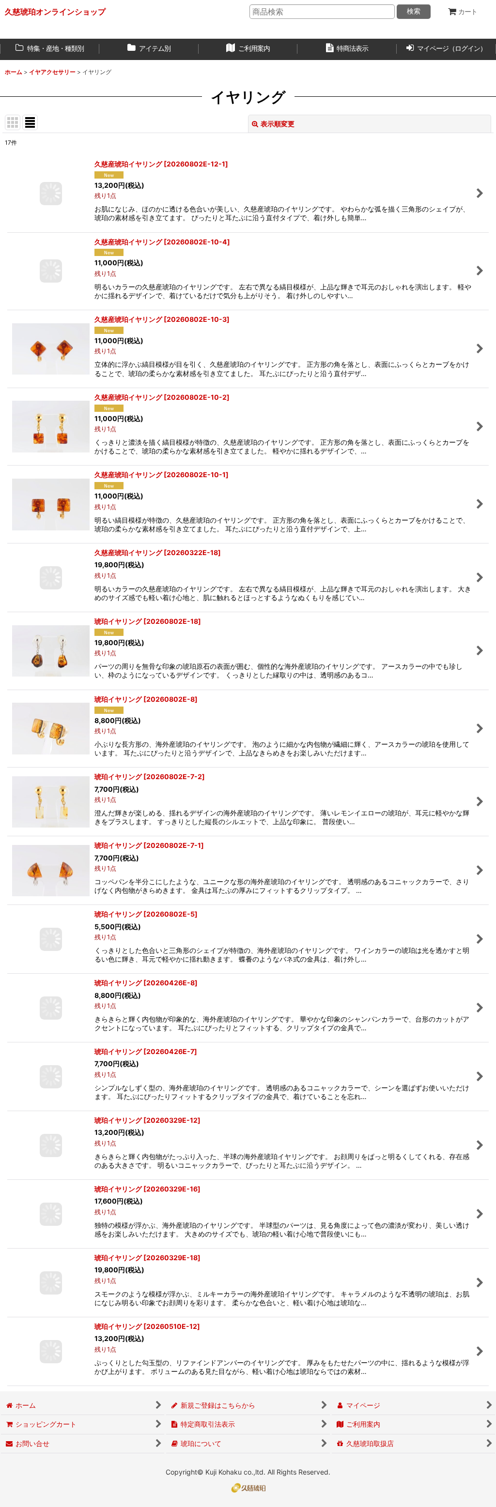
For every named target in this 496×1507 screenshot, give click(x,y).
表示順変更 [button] (277, 124)
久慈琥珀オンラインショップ (55, 11)
